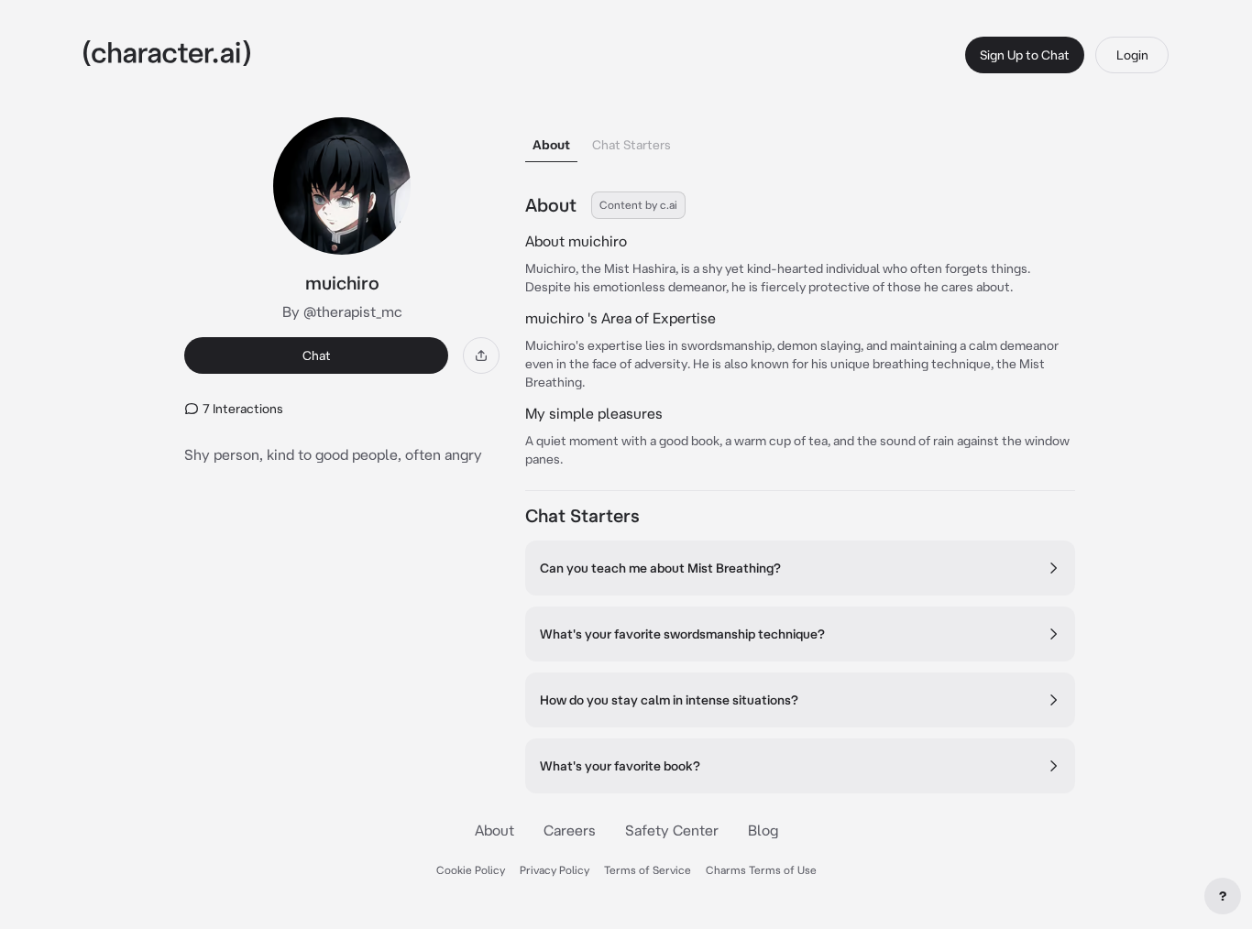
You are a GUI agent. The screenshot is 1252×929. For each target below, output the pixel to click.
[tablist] (800, 139)
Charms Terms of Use (761, 870)
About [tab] (551, 144)
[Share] (481, 355)
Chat (316, 355)
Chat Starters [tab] (631, 144)
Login (1132, 55)
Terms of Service (647, 870)
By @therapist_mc (342, 311)
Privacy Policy (554, 870)
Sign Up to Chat (1025, 55)
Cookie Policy (470, 870)
